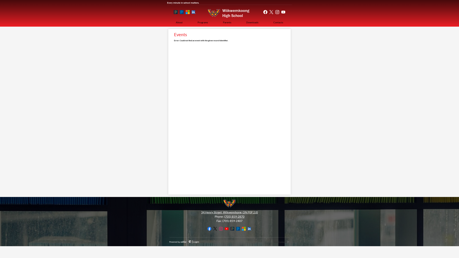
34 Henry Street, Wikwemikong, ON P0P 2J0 (229, 212)
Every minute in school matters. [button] (183, 2)
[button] (179, 22)
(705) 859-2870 (234, 216)
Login (193, 241)
